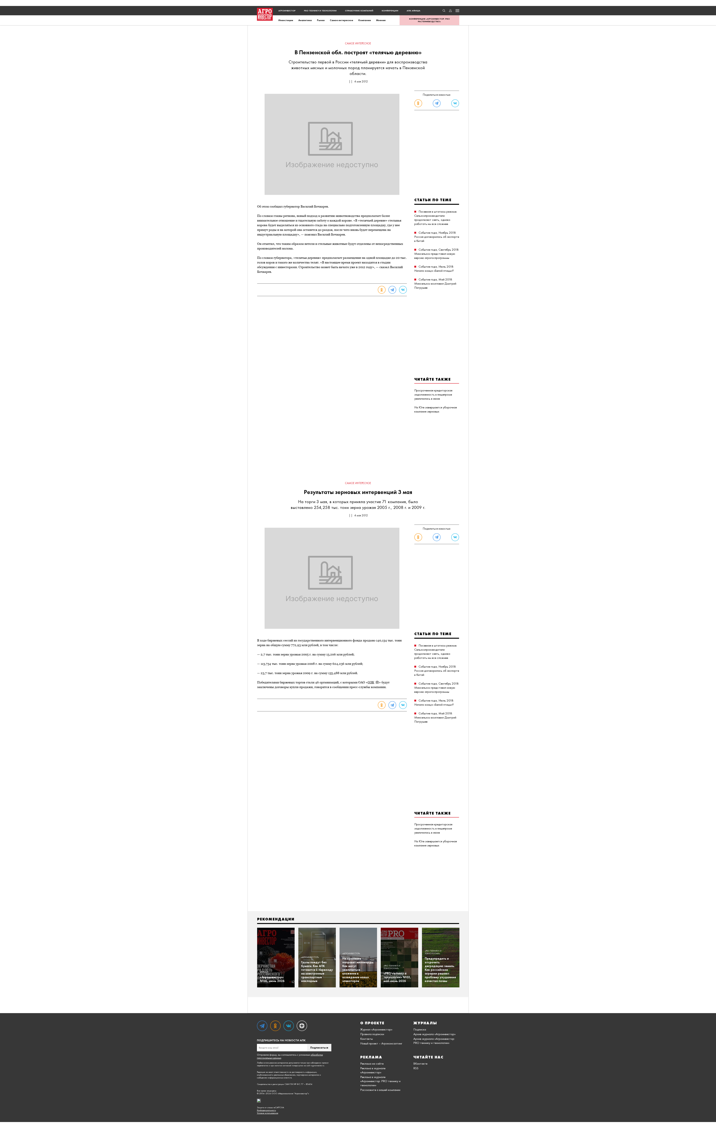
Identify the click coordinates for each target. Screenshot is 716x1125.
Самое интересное (341, 20)
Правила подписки (372, 1034)
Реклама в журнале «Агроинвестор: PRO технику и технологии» (380, 1081)
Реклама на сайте (372, 1063)
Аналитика (305, 20)
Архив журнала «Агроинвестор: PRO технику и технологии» (434, 1041)
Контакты (366, 1039)
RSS (415, 1068)
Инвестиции (285, 20)
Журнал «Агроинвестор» (376, 1029)
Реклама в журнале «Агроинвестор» (372, 1070)
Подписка (419, 1029)
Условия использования (267, 1113)
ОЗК (371, 682)
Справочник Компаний (359, 10)
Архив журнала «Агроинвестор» (434, 1034)
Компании (364, 20)
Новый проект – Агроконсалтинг (381, 1043)
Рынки (321, 20)
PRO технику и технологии (320, 10)
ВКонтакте (420, 1063)
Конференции (390, 10)
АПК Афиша (413, 10)
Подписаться (319, 1047)
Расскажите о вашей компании (380, 1090)
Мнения (381, 20)
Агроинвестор (287, 10)
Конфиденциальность (266, 1110)
